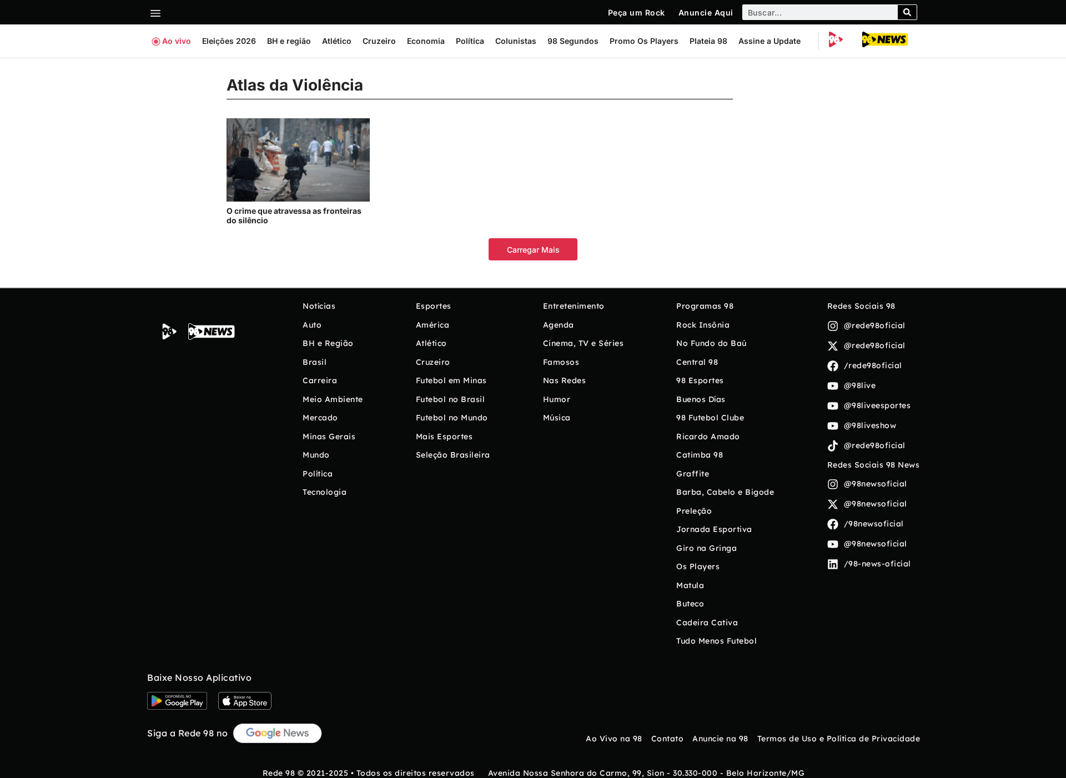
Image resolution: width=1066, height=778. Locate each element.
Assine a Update (769, 41)
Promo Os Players (644, 41)
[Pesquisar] (907, 12)
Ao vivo (176, 41)
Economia (426, 41)
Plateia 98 (708, 41)
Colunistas (515, 41)
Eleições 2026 (229, 41)
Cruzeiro (379, 41)
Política (470, 41)
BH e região (289, 41)
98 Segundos (573, 41)
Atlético (336, 41)
